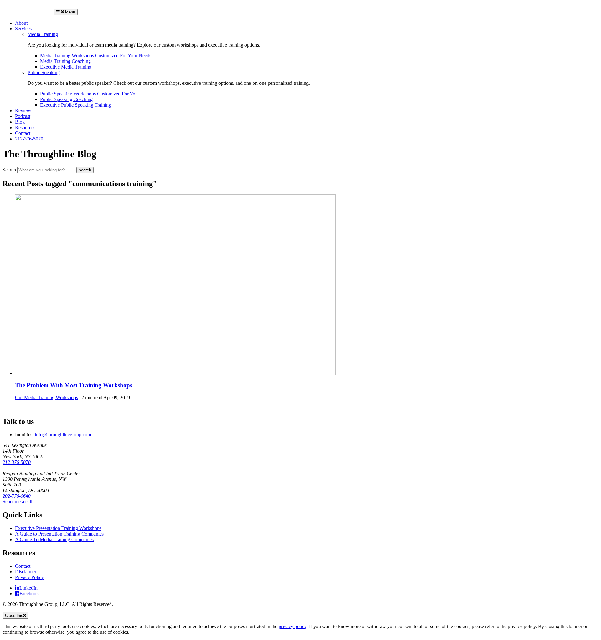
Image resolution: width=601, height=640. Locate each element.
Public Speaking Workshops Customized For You (89, 93)
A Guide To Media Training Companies (54, 539)
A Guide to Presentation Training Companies (59, 533)
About (21, 23)
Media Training (43, 34)
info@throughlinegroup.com (63, 434)
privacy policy (292, 626)
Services (23, 28)
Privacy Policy (29, 577)
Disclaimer (25, 571)
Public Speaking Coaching (66, 99)
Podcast (22, 116)
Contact (22, 133)
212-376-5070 (29, 138)
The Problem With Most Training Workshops (73, 385)
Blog (20, 121)
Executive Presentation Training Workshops (58, 528)
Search (9, 169)
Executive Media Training (65, 66)
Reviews (23, 110)
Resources (25, 127)
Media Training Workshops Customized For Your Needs (95, 55)
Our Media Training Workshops (46, 397)
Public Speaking (44, 72)
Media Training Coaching (65, 61)
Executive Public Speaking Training (75, 105)
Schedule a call (17, 501)
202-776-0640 (17, 496)
